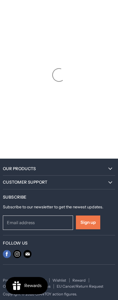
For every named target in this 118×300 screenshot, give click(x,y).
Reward (79, 280)
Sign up (88, 222)
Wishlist (59, 280)
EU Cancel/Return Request (80, 286)
